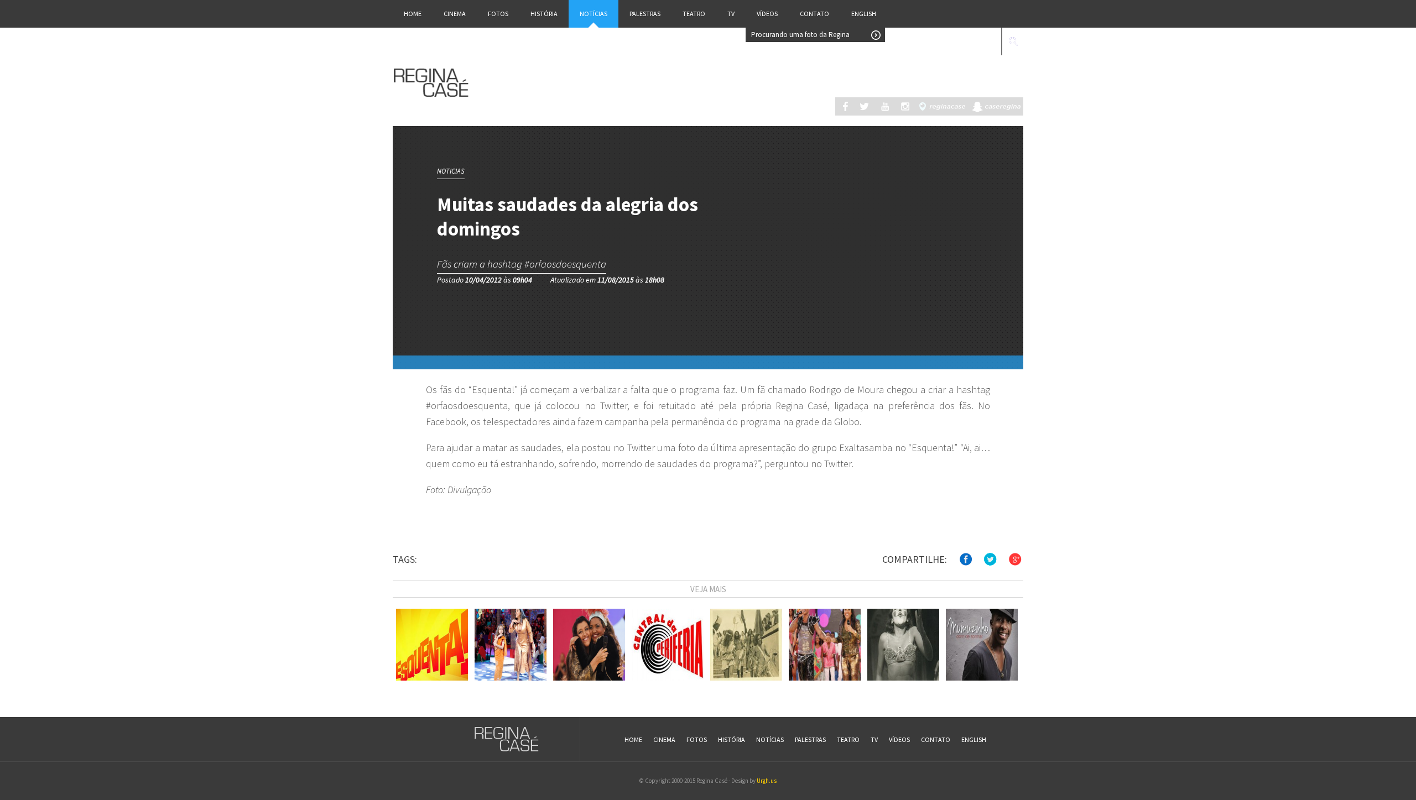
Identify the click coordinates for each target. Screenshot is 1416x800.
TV (731, 13)
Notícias (593, 13)
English (863, 13)
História (544, 13)
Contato (814, 13)
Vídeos (767, 13)
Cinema (455, 13)
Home (412, 13)
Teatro (694, 13)
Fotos (498, 13)
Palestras (644, 13)
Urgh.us (767, 781)
